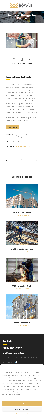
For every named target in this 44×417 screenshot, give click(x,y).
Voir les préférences (22, 409)
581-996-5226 (12, 348)
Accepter (22, 403)
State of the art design (22, 212)
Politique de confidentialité (22, 414)
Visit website (12, 127)
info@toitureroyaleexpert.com (13, 353)
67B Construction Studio (22, 286)
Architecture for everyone (22, 249)
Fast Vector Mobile (22, 322)
